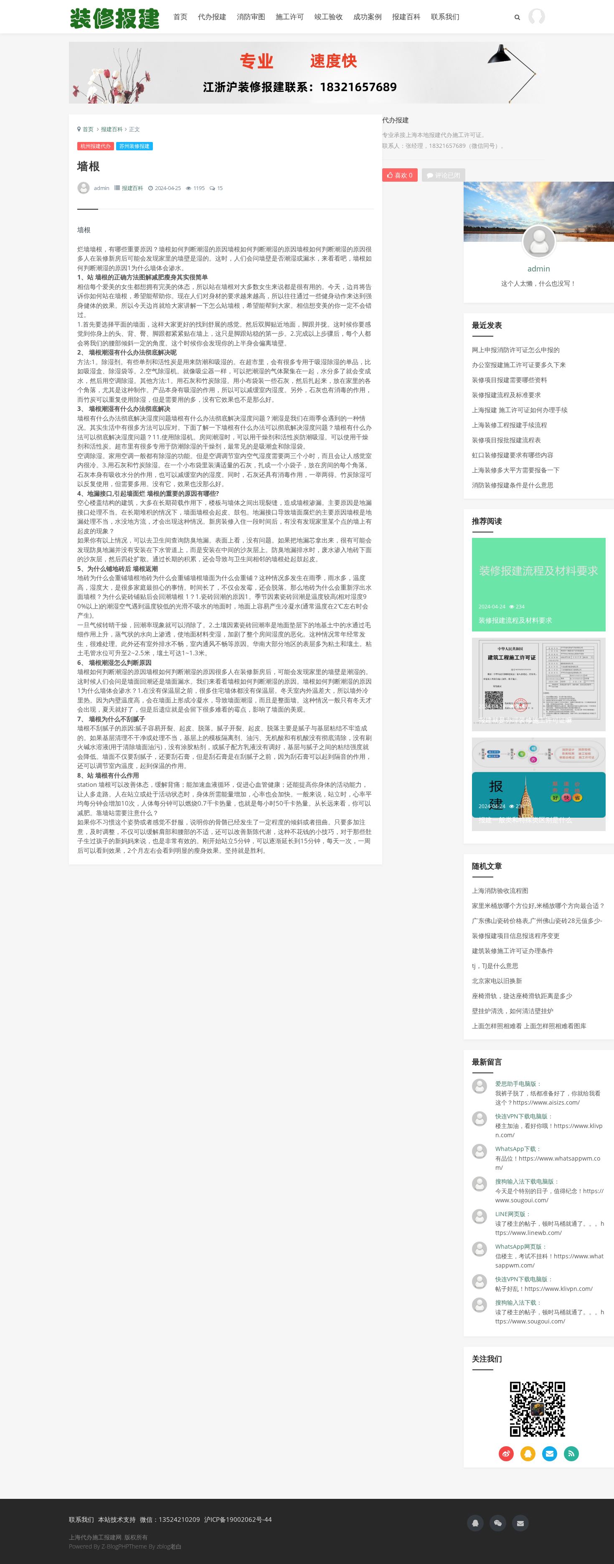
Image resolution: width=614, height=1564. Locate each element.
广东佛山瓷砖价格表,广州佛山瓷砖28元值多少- (537, 920)
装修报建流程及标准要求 (506, 394)
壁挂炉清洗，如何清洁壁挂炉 (512, 1010)
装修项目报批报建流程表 (506, 440)
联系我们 (445, 16)
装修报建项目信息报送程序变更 (516, 935)
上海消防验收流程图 (500, 890)
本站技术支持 (117, 1519)
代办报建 (212, 16)
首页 (180, 16)
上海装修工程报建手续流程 (509, 425)
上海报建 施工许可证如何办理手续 (520, 410)
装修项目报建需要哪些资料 (509, 379)
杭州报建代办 (96, 146)
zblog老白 (169, 1546)
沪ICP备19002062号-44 (238, 1519)
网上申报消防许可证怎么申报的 (516, 349)
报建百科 (406, 16)
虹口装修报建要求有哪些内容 (512, 455)
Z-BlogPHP (115, 1546)
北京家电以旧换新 (497, 980)
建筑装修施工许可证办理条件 (512, 950)
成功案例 (367, 16)
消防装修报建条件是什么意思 (512, 485)
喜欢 (404, 175)
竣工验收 (329, 16)
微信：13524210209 (170, 1519)
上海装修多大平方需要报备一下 (516, 470)
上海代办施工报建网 (115, 16)
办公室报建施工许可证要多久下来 (519, 364)
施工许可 (290, 16)
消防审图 (251, 16)
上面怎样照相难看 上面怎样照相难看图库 (529, 1026)
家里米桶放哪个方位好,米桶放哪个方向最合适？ (538, 905)
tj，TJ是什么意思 (495, 965)
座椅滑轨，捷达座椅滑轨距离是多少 (522, 995)
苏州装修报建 (134, 146)
